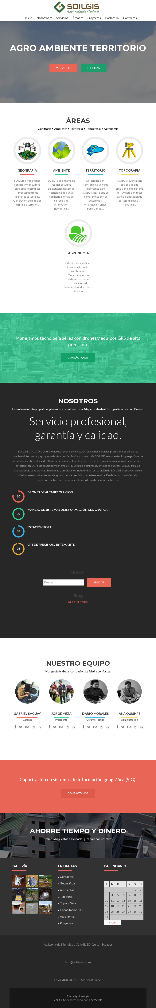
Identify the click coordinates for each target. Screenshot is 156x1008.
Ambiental (67, 890)
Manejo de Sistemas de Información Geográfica (67, 509)
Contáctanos (78, 357)
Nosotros (43, 18)
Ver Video (63, 67)
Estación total (40, 527)
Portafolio (112, 18)
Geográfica (67, 883)
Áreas (76, 18)
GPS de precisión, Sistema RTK (51, 544)
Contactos (130, 18)
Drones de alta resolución (50, 492)
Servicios (62, 18)
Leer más (94, 67)
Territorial (66, 896)
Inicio (28, 18)
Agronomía (67, 916)
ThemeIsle (95, 1000)
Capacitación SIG (71, 910)
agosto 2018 (78, 602)
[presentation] (18, 496)
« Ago (112, 922)
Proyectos (94, 18)
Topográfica (68, 903)
